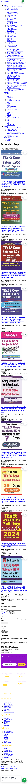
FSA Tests (10, 19)
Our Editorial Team (8, 754)
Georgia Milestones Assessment (15, 24)
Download (3, 192)
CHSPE (9, 99)
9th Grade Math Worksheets (14, 69)
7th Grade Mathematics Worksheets (16, 66)
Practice (6, 48)
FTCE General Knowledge (14, 100)
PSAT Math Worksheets (13, 78)
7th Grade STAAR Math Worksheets (16, 83)
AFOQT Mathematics (12, 9)
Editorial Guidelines (9, 756)
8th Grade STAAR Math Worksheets (16, 85)
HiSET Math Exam (12, 26)
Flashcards (6, 709)
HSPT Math (10, 28)
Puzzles (6, 126)
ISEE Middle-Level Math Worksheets (16, 73)
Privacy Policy (13, 768)
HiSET (9, 103)
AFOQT (9, 93)
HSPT (8, 105)
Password (4, 609)
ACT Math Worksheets (13, 49)
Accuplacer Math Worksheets (15, 51)
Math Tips (7, 137)
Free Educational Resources (8, 702)
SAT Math (6, 722)
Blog (8, 140)
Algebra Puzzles (11, 129)
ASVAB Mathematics (12, 12)
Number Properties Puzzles (14, 128)
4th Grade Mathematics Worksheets (16, 62)
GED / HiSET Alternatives (13, 118)
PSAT (8, 123)
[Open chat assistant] (24, 780)
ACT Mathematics (12, 8)
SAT (8, 120)
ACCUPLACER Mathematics (14, 6)
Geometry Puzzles (12, 130)
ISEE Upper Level (11, 106)
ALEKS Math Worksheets (13, 53)
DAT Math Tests (11, 18)
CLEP (8, 16)
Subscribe (21, 664)
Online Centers (7, 707)
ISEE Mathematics (12, 29)
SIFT (8, 113)
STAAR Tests (10, 42)
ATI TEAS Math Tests (12, 14)
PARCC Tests (10, 31)
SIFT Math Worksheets (13, 81)
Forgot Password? (5, 613)
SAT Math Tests (11, 36)
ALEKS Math (7, 721)
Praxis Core (10, 112)
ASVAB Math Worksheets (13, 55)
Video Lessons (7, 742)
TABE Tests (10, 44)
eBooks (6, 5)
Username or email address (8, 606)
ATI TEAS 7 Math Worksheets (15, 56)
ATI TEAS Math (8, 719)
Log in (2, 611)
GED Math (6, 718)
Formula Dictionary (9, 712)
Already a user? (4, 632)
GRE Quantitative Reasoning (14, 25)
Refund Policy (4, 768)
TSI (8, 119)
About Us (6, 748)
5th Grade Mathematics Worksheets (16, 63)
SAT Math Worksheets (13, 79)
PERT (8, 110)
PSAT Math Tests (11, 34)
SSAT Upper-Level (12, 109)
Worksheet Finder (8, 705)
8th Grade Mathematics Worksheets (16, 68)
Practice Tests (7, 706)
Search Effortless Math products (9, 148)
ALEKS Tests (10, 11)
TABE (8, 116)
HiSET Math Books (9, 732)
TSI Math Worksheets (13, 90)
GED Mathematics (12, 22)
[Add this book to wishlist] (22, 152)
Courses (6, 92)
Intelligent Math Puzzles (13, 132)
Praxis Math (10, 32)
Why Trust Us (7, 750)
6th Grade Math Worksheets (14, 65)
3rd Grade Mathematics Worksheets (16, 61)
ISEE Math (6, 725)
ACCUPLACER (11, 125)
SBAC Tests (10, 38)
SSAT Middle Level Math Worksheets (17, 82)
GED (8, 102)
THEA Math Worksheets (13, 86)
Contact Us (6, 757)
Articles (9, 139)
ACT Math (6, 724)
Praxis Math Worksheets (13, 76)
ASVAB (9, 96)
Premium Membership (7, 737)
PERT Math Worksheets (13, 75)
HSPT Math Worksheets (13, 72)
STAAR (9, 115)
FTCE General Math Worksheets (15, 58)
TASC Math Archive (12, 45)
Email (2, 629)
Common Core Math (12, 15)
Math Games (7, 710)
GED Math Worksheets (13, 59)
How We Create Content (8, 752)
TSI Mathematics (11, 46)
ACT (8, 122)
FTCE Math (10, 21)
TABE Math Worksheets (13, 88)
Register (13, 613)
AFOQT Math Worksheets (14, 52)
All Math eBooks (8, 731)
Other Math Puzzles (12, 136)
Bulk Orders (17, 767)
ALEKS (9, 95)
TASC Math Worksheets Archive (15, 89)
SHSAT (9, 108)
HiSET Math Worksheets (13, 71)
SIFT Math (10, 39)
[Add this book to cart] (25, 152)
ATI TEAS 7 (10, 98)
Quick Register (4, 623)
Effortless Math (5, 1)
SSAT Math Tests (11, 41)
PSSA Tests (10, 35)
